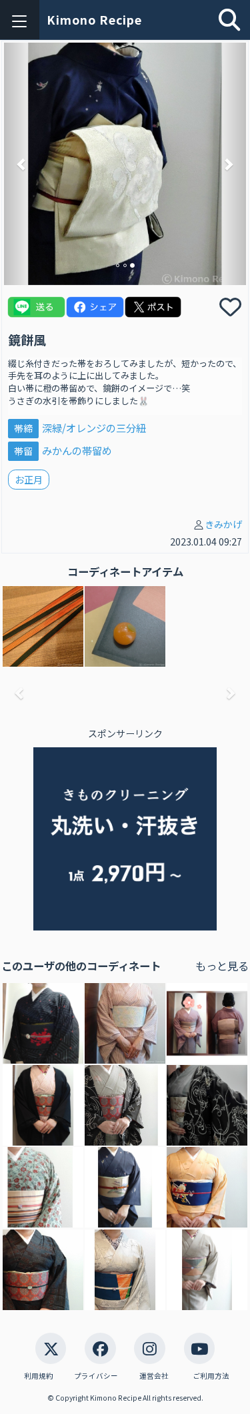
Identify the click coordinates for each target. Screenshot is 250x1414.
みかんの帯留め (77, 450)
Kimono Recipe (94, 19)
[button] (22, 164)
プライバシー (96, 1376)
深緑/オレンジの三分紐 (94, 427)
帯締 (23, 428)
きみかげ (223, 524)
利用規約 (38, 1376)
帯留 (23, 451)
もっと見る (222, 966)
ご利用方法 (211, 1376)
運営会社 (154, 1376)
